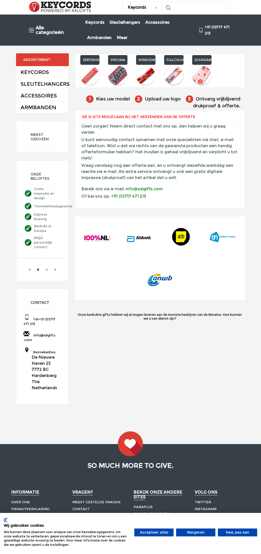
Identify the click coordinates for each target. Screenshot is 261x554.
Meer (122, 37)
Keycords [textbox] (137, 7)
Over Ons (20, 502)
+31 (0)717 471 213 (128, 196)
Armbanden (99, 37)
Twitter (203, 502)
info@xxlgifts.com (144, 188)
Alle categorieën (50, 30)
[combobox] (142, 7)
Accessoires (157, 22)
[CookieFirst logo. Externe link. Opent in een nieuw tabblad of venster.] (6, 520)
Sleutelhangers (125, 22)
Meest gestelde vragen (96, 502)
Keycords (95, 22)
